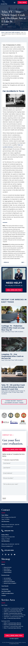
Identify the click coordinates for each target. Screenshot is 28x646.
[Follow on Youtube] (14, 554)
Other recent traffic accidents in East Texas (14, 401)
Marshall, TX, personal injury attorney (13, 613)
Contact (3, 595)
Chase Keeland (7, 572)
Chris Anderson (7, 570)
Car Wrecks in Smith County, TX (16, 390)
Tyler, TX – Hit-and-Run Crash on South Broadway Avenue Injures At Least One (13, 387)
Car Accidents (7, 578)
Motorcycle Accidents (9, 581)
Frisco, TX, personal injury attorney (12, 624)
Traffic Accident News (7, 593)
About (3, 564)
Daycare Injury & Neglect (10, 583)
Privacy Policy (18, 642)
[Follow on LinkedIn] (8, 554)
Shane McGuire (7, 567)
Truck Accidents (8, 579)
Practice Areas (5, 575)
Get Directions (5, 521)
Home (2, 32)
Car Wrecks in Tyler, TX (7, 392)
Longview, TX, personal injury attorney (13, 609)
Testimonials (4, 589)
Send (4, 498)
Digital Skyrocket (15, 643)
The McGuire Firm (10, 642)
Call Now (22, 2)
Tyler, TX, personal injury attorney (12, 618)
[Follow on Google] (11, 554)
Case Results (4, 586)
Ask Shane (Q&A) (5, 591)
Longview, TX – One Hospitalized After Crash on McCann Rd (12, 356)
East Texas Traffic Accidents (13, 32)
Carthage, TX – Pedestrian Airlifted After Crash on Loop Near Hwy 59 (12, 328)
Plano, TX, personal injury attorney (12, 628)
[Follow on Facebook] (2, 554)
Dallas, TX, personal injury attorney (12, 623)
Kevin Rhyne (7, 569)
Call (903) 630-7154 (14, 290)
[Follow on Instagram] (5, 554)
